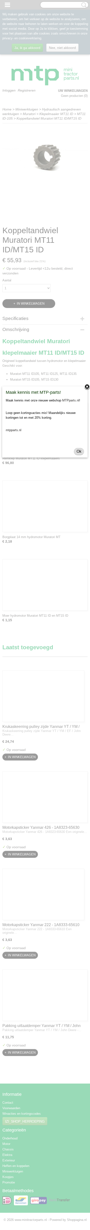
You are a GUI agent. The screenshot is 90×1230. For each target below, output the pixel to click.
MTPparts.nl (70, 400)
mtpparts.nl (13, 430)
